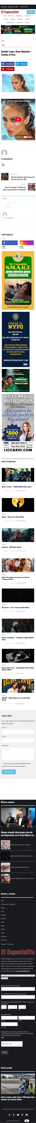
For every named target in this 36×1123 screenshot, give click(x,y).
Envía (5, 1052)
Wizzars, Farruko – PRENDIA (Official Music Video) (16, 487)
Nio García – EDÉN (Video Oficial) (11, 547)
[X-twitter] (14, 1115)
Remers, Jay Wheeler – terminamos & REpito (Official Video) (18, 638)
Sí (3, 1037)
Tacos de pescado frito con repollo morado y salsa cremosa (21, 868)
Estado (20, 1020)
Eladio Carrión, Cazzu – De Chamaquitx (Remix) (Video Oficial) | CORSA (18, 669)
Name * (4, 728)
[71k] (10, 242)
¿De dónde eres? (6, 1014)
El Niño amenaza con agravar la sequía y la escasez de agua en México (16, 1098)
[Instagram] (22, 1115)
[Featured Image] (18, 475)
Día (2, 1009)
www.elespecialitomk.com (23, 971)
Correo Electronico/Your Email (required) (13, 994)
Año (19, 1009)
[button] (2, 29)
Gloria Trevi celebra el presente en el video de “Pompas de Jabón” (15, 578)
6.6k (21, 246)
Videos (3, 45)
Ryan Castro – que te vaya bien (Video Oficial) (15, 607)
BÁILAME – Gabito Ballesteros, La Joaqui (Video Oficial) (16, 699)
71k (3, 246)
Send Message (8, 772)
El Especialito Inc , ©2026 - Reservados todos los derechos (18, 1109)
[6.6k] (27, 242)
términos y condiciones (13, 1121)
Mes (9, 1009)
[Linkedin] (27, 1115)
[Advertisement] (18, 787)
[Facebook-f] (9, 1115)
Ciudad (3, 1020)
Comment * (5, 745)
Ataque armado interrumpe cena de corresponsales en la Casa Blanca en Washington (17, 835)
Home (3, 41)
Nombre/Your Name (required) (10, 986)
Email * (4, 736)
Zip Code (3, 1027)
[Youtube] (18, 1115)
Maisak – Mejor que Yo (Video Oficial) (13, 517)
